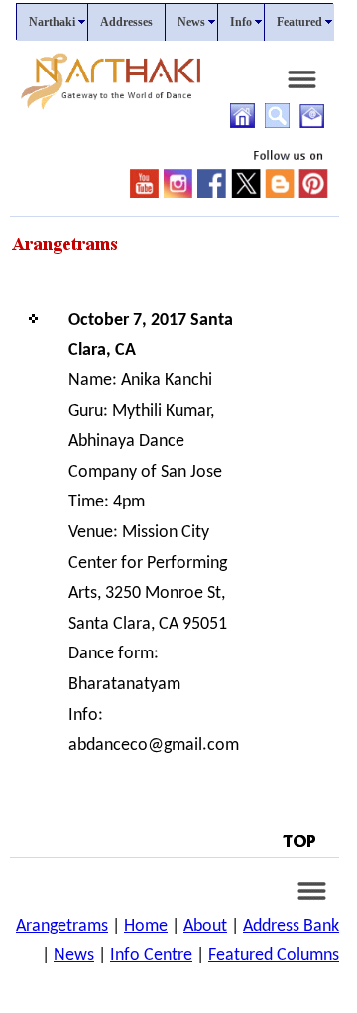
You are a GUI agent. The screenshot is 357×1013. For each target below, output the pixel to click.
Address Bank (291, 926)
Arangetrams (62, 926)
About (205, 926)
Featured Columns (273, 955)
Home (146, 926)
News (74, 955)
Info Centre (151, 955)
